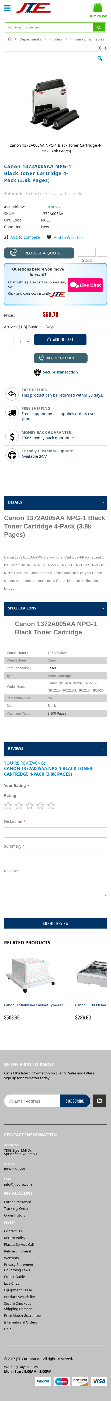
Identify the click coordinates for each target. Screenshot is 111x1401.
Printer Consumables (87, 39)
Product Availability (19, 1296)
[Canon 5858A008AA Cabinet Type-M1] (31, 999)
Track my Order (16, 1208)
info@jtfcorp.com (18, 1184)
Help (8, 1328)
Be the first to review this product (55, 193)
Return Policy (14, 1237)
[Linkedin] (99, 1101)
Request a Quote (42, 253)
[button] (100, 62)
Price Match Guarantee (22, 1315)
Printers (55, 39)
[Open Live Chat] (85, 285)
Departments (30, 39)
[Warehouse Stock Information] (102, 252)
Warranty (11, 1257)
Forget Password (17, 1201)
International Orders (20, 1322)
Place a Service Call (19, 1244)
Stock (87, 252)
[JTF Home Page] (33, 8)
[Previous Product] (100, 47)
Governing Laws (17, 1269)
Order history (15, 1215)
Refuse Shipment (17, 1251)
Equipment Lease (18, 1290)
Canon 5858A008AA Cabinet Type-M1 (33, 1005)
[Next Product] (106, 47)
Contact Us (13, 1231)
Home (10, 39)
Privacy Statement (18, 1264)
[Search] (99, 27)
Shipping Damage (18, 1308)
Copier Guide (14, 1276)
